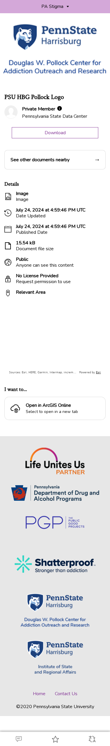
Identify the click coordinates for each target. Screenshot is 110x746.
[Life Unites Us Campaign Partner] (55, 461)
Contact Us (66, 693)
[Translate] (91, 739)
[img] (59, 108)
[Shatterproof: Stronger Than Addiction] (55, 564)
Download (55, 133)
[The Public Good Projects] (55, 523)
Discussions (18, 739)
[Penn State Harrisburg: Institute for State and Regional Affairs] (55, 658)
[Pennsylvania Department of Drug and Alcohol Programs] (55, 493)
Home (39, 693)
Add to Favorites (55, 739)
